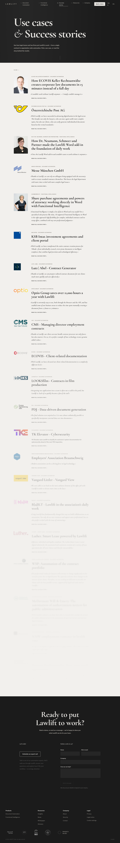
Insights (40, 814)
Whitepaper (41, 820)
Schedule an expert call (30, 754)
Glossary (40, 824)
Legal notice (90, 817)
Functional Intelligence (13, 817)
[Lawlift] (11, 4)
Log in (108, 4)
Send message (67, 783)
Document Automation (13, 814)
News (39, 817)
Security (65, 817)
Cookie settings (91, 820)
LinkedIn (112, 839)
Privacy (89, 814)
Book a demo (100, 4)
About (65, 814)
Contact (65, 820)
